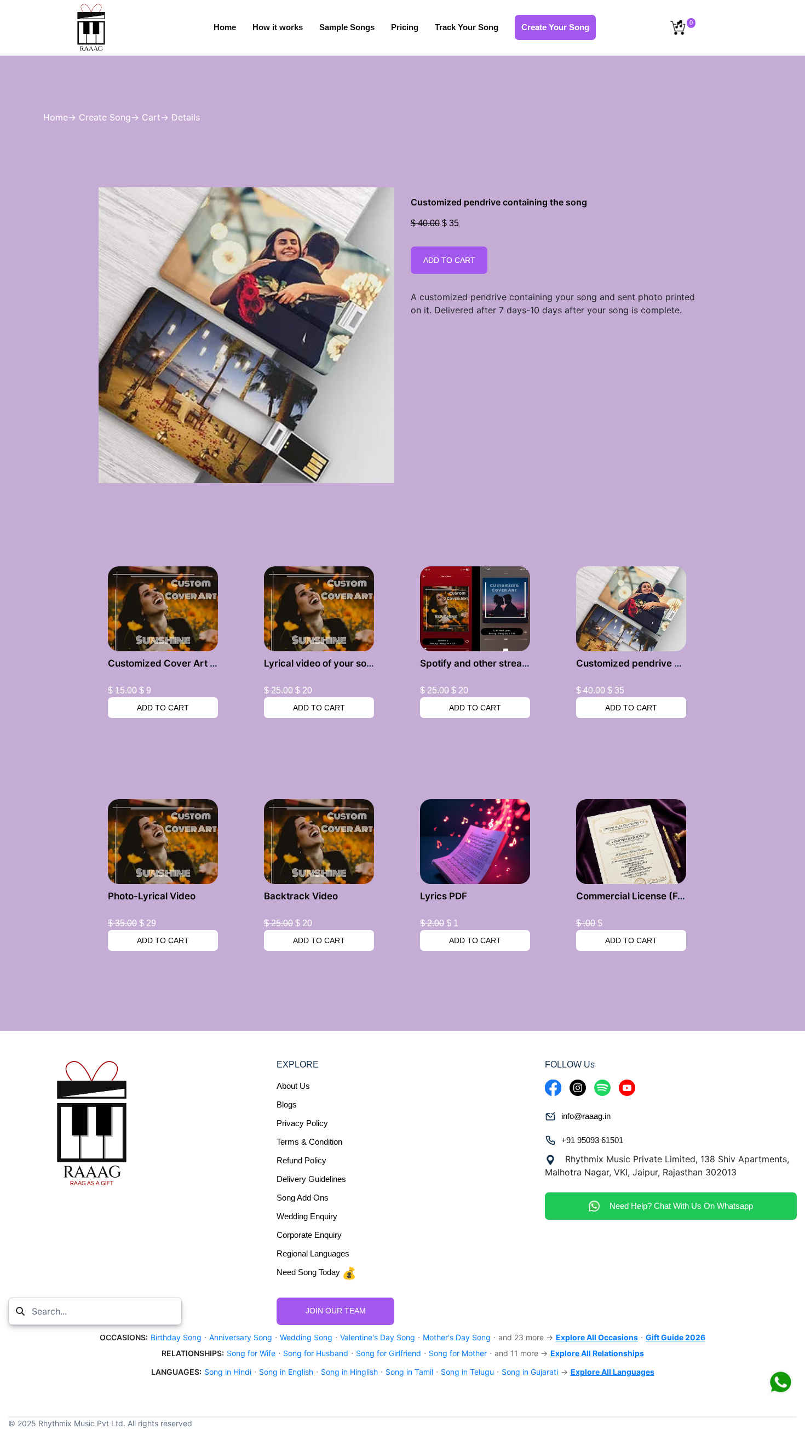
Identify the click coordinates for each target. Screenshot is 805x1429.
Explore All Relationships (597, 1353)
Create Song (105, 117)
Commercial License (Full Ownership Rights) (674, 896)
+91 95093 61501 (592, 1140)
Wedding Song (306, 1337)
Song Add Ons (303, 1197)
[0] (678, 27)
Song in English (286, 1371)
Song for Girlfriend (388, 1353)
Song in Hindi (227, 1371)
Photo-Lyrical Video (152, 896)
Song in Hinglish (349, 1371)
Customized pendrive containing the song (668, 663)
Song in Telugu (467, 1371)
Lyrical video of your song (321, 663)
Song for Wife (251, 1353)
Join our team (336, 1310)
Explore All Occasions (597, 1337)
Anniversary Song (240, 1337)
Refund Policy (301, 1160)
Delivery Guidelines (311, 1179)
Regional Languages (313, 1253)
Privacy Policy (302, 1123)
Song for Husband (315, 1353)
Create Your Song (555, 27)
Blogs (287, 1104)
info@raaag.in (586, 1116)
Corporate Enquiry (309, 1234)
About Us (293, 1086)
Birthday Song (176, 1337)
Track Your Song (466, 27)
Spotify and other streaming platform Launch (519, 663)
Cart (151, 117)
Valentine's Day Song (377, 1337)
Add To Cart (449, 260)
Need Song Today (309, 1272)
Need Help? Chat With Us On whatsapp (679, 1205)
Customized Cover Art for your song (188, 663)
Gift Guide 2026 (675, 1337)
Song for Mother (458, 1353)
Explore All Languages (612, 1371)
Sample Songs (347, 27)
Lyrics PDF (443, 896)
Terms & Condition (309, 1141)
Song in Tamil (409, 1371)
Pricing (404, 27)
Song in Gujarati (530, 1371)
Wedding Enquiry (307, 1216)
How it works (277, 27)
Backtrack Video (301, 896)
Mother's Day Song (457, 1337)
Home (225, 27)
